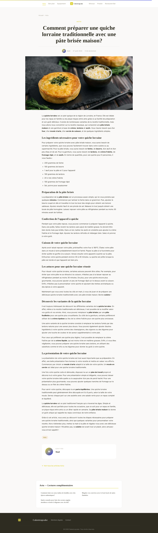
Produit (99, 4)
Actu (44, 4)
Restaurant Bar (110, 4)
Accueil (41, 15)
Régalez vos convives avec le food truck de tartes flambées (98, 494)
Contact (68, 520)
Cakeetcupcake (40, 520)
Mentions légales (57, 520)
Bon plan (51, 4)
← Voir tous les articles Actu (53, 466)
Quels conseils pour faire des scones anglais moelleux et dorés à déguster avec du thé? (55, 501)
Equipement (61, 4)
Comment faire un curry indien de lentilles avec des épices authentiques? (58, 494)
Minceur (92, 4)
